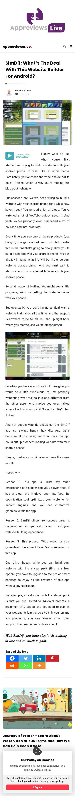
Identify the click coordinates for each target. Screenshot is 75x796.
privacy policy (55, 781)
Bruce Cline (23, 90)
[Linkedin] (39, 658)
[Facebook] (12, 658)
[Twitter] (25, 658)
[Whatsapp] (25, 665)
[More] (39, 665)
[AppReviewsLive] (37, 20)
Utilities (24, 94)
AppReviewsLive (17, 46)
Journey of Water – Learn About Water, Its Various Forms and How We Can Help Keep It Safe (36, 740)
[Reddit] (12, 665)
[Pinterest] (52, 658)
